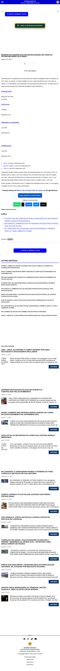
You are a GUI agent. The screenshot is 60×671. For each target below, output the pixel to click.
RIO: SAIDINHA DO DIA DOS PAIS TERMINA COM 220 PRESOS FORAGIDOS (23, 311)
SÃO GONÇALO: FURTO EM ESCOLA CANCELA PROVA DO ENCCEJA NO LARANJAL (25, 518)
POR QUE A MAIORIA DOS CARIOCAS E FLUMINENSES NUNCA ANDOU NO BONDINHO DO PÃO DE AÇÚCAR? (28, 278)
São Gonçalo (26, 190)
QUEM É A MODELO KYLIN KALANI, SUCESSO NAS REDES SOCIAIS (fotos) (25, 495)
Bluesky (36, 204)
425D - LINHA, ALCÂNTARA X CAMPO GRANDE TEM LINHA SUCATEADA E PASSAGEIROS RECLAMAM (25, 351)
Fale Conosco (30, 664)
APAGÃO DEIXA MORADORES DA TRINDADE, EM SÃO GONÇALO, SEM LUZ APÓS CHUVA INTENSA (23, 588)
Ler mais (53, 367)
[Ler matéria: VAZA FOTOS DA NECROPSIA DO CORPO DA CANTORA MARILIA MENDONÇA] (55, 448)
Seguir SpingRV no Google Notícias (30, 195)
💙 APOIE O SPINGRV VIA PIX (16, 14)
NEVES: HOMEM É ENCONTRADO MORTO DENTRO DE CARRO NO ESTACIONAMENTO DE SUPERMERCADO (28, 272)
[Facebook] (24, 639)
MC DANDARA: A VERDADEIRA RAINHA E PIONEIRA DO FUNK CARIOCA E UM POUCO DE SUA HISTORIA (27, 472)
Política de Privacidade (30, 657)
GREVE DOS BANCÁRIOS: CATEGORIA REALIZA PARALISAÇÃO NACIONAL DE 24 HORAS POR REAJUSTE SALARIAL (28, 295)
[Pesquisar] (58, 12)
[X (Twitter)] (28, 639)
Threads (43, 204)
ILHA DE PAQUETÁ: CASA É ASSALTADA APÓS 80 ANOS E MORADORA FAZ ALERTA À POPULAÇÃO (27, 301)
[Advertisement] (30, 41)
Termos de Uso (30, 659)
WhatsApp (17, 204)
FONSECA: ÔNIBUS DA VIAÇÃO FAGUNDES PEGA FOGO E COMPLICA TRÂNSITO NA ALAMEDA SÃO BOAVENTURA (27, 266)
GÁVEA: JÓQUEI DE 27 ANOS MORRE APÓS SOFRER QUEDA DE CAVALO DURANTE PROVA (29, 315)
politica (10, 239)
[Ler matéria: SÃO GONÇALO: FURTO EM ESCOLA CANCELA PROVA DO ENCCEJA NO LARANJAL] (55, 530)
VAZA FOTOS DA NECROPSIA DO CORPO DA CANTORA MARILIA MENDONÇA (28, 436)
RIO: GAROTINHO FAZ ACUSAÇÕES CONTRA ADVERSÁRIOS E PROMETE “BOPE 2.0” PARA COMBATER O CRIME (29, 306)
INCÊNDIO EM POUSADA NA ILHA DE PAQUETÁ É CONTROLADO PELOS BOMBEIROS (21, 391)
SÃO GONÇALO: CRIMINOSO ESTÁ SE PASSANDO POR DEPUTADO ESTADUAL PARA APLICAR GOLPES (27, 289)
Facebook (28, 204)
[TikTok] (32, 639)
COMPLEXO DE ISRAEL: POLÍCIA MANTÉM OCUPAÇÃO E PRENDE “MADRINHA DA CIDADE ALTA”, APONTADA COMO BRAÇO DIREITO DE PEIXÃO (26, 542)
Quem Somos (30, 662)
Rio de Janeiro (38, 190)
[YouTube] (36, 639)
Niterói (19, 190)
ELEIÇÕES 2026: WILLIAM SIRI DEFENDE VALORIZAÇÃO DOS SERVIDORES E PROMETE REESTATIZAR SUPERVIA (28, 284)
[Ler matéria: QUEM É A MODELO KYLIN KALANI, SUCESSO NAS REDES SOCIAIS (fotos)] (55, 507)
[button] (2, 2)
